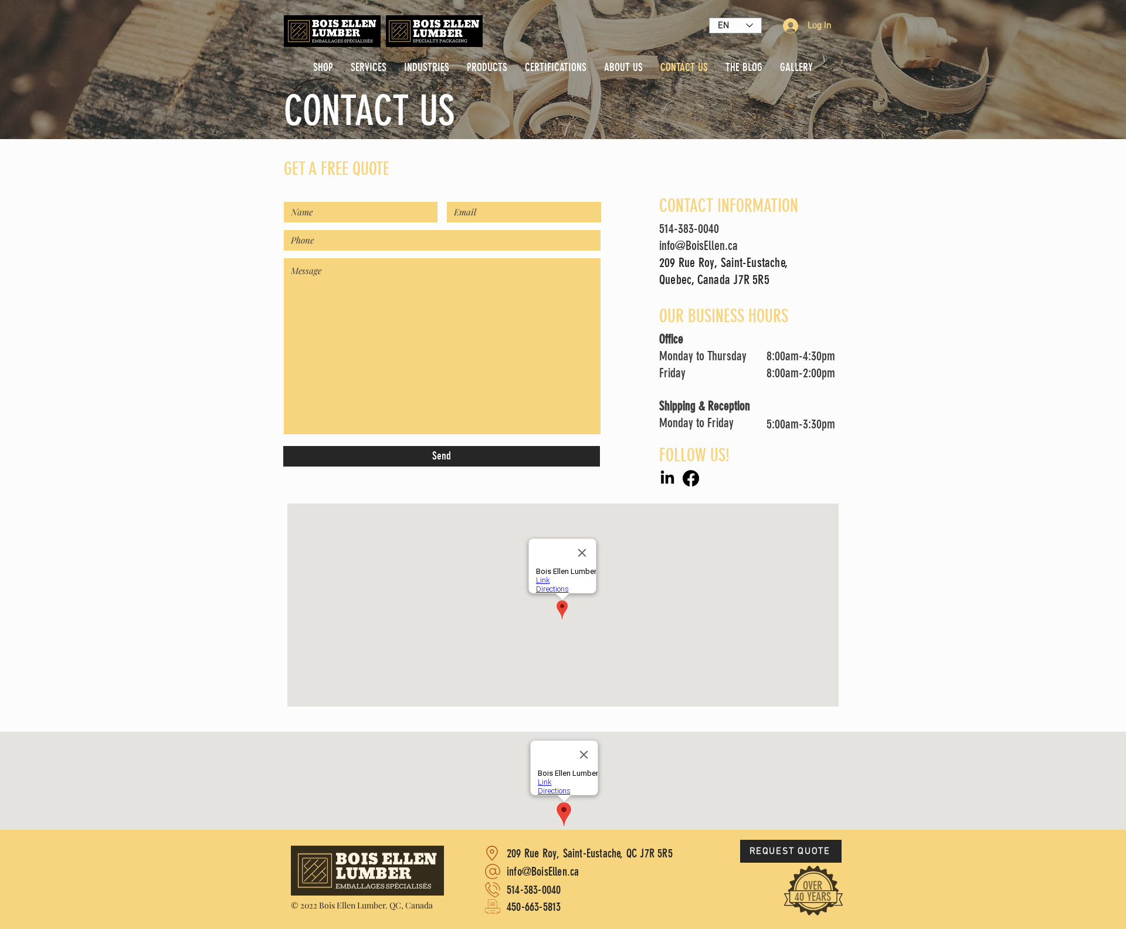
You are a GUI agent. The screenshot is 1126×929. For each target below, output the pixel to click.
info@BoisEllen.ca (698, 246)
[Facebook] (691, 478)
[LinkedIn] (667, 478)
